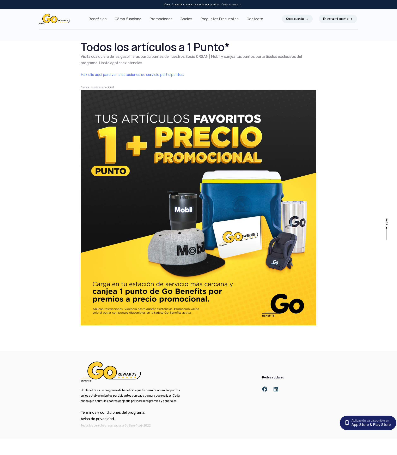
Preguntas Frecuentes (219, 19)
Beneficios (97, 19)
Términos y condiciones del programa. (113, 412)
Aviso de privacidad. (98, 419)
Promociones (160, 19)
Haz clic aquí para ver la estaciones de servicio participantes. (132, 74)
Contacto (255, 19)
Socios (186, 19)
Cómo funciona (128, 19)
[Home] (111, 371)
